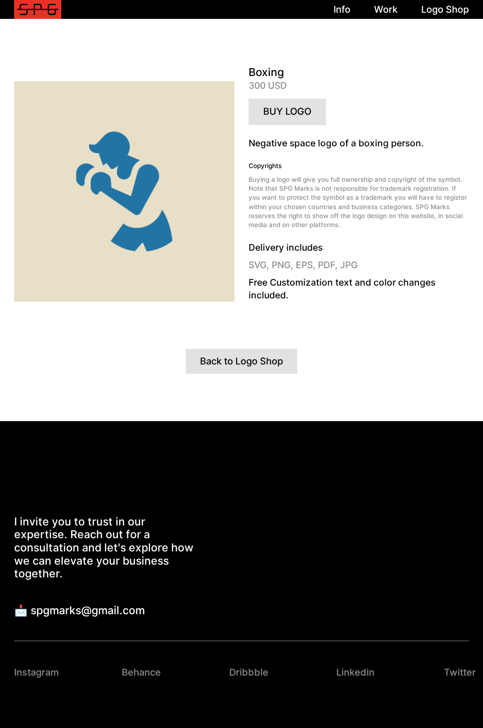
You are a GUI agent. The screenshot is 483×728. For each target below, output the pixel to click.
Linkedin (355, 672)
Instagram (36, 672)
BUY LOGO (287, 111)
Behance (141, 672)
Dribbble (248, 672)
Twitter (460, 672)
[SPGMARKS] (37, 10)
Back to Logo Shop (241, 361)
